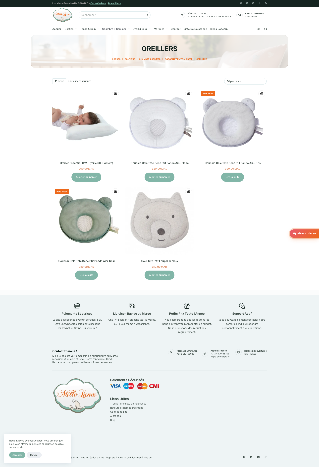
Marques (159, 29)
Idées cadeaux (219, 29)
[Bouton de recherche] (146, 15)
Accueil (56, 29)
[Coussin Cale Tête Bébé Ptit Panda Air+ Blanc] (159, 123)
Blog (112, 420)
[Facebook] (241, 3)
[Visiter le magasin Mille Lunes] (217, 379)
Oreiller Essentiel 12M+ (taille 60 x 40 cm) (86, 163)
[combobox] (111, 15)
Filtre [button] (61, 81)
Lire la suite (233, 177)
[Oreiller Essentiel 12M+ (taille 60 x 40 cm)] (86, 123)
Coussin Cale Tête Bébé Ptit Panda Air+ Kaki (86, 261)
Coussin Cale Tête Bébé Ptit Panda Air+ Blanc (160, 163)
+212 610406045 (185, 353)
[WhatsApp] (266, 3)
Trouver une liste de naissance (128, 403)
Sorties (69, 29)
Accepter (17, 455)
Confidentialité (118, 411)
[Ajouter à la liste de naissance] (115, 93)
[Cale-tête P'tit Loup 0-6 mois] (159, 221)
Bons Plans (114, 3)
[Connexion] (259, 29)
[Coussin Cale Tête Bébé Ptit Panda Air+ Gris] (233, 123)
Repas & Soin (88, 29)
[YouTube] (253, 3)
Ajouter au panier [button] (86, 177)
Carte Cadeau (98, 3)
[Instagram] (247, 3)
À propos (115, 415)
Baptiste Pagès (114, 457)
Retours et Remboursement (126, 407)
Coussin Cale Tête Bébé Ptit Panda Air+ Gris (233, 163)
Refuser (34, 455)
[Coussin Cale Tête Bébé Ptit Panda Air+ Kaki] (86, 221)
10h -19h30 (251, 16)
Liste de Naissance (195, 29)
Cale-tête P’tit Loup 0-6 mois (159, 261)
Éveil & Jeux (140, 29)
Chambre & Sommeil (114, 29)
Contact (176, 29)
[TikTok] (260, 3)
